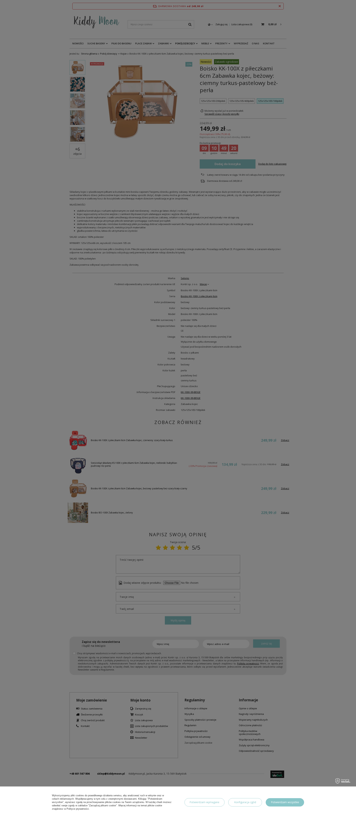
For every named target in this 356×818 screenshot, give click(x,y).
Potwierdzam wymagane (204, 802)
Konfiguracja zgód (245, 802)
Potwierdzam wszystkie (285, 802)
